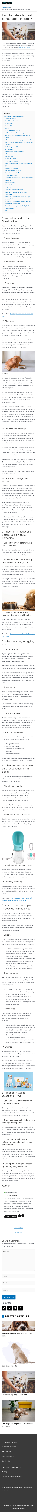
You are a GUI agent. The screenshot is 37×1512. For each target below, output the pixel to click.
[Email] (19, 1215)
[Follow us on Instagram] (20, 1308)
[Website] (22, 1215)
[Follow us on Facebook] (4, 1308)
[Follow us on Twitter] (9, 1308)
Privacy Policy (6, 1451)
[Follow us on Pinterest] (15, 1308)
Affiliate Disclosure (8, 1456)
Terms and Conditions (9, 1446)
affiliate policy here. (24, 47)
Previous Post (18, 1228)
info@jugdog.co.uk (16, 1476)
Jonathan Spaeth (10, 1195)
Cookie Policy (6, 1461)
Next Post (18, 1233)
